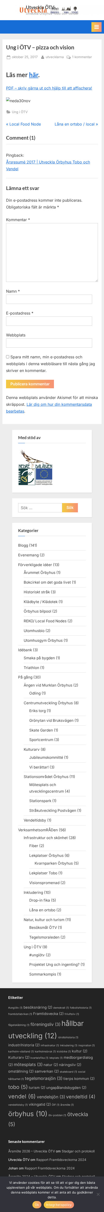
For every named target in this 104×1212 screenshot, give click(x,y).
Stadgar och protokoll (78, 1151)
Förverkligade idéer (35, 564)
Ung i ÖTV (20, 112)
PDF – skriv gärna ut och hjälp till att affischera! (49, 88)
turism (37, 1087)
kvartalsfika (39, 1057)
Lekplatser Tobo (43, 873)
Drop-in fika (39, 900)
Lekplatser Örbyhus (46, 855)
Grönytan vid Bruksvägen (51, 720)
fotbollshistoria (81, 1007)
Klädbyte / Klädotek (41, 601)
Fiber (33, 845)
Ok (37, 1205)
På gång (25, 677)
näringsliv (70, 1065)
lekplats (56, 1057)
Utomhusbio (34, 630)
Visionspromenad (44, 882)
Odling (35, 693)
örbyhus (27, 1114)
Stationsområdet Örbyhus (46, 776)
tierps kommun (79, 1078)
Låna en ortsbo (42, 910)
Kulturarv (32, 749)
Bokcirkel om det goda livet (47, 582)
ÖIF (55, 1104)
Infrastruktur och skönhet (46, 837)
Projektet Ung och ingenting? (54, 964)
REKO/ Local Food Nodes (45, 621)
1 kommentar (82, 57)
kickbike (64, 1051)
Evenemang (28, 555)
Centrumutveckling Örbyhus (48, 703)
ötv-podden (57, 1115)
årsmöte (67, 1104)
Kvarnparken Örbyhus (54, 863)
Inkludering (33, 892)
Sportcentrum (41, 739)
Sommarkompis (42, 974)
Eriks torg (37, 710)
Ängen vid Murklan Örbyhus (48, 685)
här (33, 75)
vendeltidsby (18, 1104)
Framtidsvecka (48, 1014)
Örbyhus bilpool (37, 611)
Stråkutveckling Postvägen (52, 810)
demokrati (61, 1007)
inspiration (86, 1045)
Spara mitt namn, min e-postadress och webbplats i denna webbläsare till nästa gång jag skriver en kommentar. (50, 363)
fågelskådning (19, 1025)
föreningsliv (45, 1024)
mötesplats (28, 1064)
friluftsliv (72, 1014)
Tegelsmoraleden (44, 937)
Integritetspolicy (59, 1205)
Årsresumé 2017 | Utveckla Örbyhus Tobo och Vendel (48, 165)
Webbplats (15, 335)
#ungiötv (37, 955)
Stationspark (40, 800)
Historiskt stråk (37, 592)
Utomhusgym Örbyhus (43, 640)
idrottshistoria (68, 1037)
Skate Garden (41, 730)
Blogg (23, 545)
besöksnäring (37, 1007)
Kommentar (18, 219)
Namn (13, 291)
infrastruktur (50, 1045)
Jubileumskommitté (46, 757)
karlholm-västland (21, 1051)
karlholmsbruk (45, 1051)
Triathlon (31, 667)
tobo (18, 1087)
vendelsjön (51, 1096)
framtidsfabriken (20, 1014)
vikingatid (40, 1104)
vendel (22, 1096)
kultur (79, 1051)
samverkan (47, 1071)
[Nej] (98, 1194)
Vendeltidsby (35, 820)
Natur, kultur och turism (44, 919)
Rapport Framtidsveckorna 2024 (61, 1160)
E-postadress (19, 313)
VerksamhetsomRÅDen (38, 830)
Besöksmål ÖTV (43, 927)
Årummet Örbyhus (39, 572)
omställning (21, 1071)
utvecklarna (55, 57)
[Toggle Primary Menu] (96, 27)
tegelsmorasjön (43, 1078)
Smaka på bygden (39, 658)
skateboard (68, 1071)
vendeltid (80, 1097)
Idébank (25, 650)
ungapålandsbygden (66, 1087)
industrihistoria (24, 1045)
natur (51, 1065)
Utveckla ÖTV (40, 7)
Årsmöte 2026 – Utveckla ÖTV (31, 1151)
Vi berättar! (39, 767)
